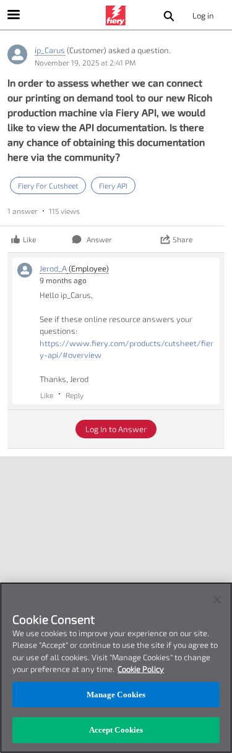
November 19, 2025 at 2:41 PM (85, 62)
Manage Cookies (116, 694)
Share (182, 239)
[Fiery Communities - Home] (116, 15)
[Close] (217, 599)
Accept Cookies (116, 729)
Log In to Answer (116, 429)
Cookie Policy (141, 669)
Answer (99, 239)
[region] (116, 667)
